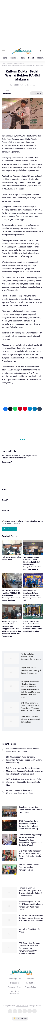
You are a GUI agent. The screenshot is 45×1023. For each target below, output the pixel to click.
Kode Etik (30, 983)
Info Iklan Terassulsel (14, 992)
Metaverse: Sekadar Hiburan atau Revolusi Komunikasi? (30, 719)
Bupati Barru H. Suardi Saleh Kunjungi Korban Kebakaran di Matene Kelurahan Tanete (31, 918)
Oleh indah (6, 93)
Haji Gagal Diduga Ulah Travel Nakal (11, 558)
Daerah (31, 58)
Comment (7, 462)
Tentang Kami (15, 978)
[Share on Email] (20, 409)
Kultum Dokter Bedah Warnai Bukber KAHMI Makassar (22, 75)
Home (4, 58)
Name (5, 490)
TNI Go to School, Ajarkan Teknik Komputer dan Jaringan (31, 656)
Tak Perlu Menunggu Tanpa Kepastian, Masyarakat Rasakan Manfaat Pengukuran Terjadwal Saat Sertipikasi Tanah (24, 771)
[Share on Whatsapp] (15, 409)
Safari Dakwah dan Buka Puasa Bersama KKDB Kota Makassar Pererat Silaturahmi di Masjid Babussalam (32, 626)
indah (23, 440)
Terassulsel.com (22, 1005)
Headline (14, 58)
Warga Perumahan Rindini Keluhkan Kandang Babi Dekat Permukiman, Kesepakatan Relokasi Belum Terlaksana (32, 563)
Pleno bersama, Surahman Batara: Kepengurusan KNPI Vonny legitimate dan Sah (32, 595)
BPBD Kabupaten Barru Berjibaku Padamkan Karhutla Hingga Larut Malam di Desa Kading (24, 760)
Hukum (40, 58)
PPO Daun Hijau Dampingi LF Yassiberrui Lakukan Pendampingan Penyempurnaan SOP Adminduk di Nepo (30, 948)
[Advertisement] (22, 23)
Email (5, 500)
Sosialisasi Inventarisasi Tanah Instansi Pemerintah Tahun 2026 (22, 750)
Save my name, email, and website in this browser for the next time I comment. (22, 522)
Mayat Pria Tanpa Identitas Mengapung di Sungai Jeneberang (31, 670)
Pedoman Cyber (14, 987)
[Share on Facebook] (5, 409)
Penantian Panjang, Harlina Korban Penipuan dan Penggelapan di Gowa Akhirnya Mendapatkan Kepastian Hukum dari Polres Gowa (11, 629)
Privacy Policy (30, 987)
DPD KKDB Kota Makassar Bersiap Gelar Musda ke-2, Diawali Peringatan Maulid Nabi (23, 782)
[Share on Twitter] (10, 409)
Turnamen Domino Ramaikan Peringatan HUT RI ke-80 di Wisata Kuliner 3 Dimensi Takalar (30, 891)
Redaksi (30, 978)
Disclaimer (14, 983)
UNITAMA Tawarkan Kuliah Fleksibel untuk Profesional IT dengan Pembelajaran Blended (30, 706)
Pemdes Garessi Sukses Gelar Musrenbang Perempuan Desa (19, 792)
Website (5, 510)
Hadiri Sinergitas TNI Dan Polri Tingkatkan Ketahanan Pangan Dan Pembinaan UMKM (31, 905)
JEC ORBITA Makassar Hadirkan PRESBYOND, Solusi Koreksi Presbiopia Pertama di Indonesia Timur (11, 595)
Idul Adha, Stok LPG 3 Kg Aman (29, 931)
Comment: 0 (36, 93)
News (22, 58)
